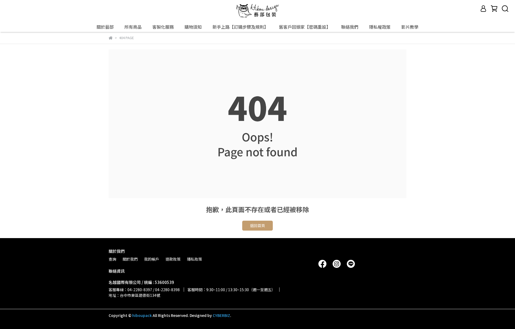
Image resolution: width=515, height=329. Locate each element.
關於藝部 (105, 27)
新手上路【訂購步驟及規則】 (240, 27)
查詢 (112, 259)
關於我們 (130, 259)
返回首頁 (257, 225)
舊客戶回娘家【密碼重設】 (304, 27)
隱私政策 (194, 259)
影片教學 (409, 27)
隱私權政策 (380, 27)
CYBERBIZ (221, 315)
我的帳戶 (151, 259)
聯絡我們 (349, 27)
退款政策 (173, 259)
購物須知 (193, 27)
